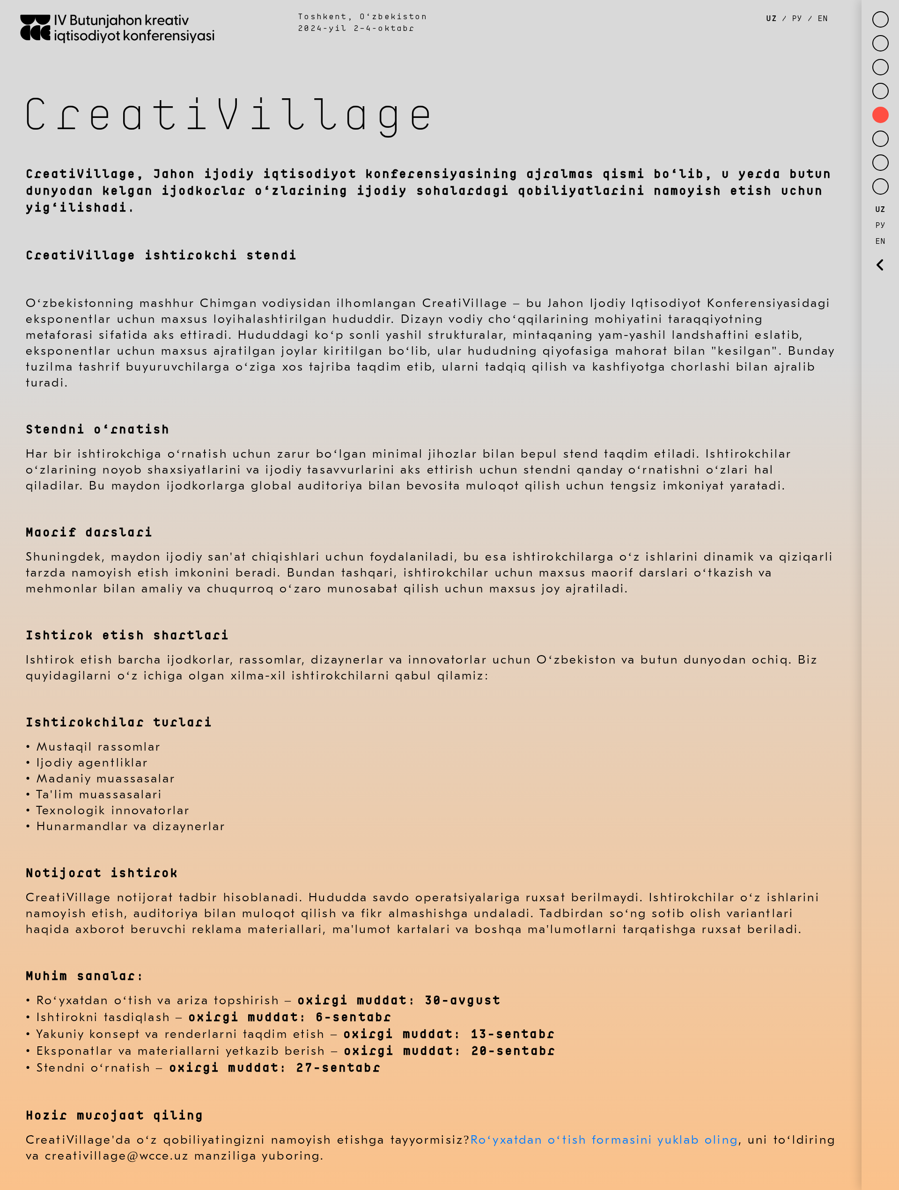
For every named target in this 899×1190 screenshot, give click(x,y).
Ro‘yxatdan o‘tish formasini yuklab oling (604, 1140)
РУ (797, 18)
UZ (773, 18)
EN (820, 18)
